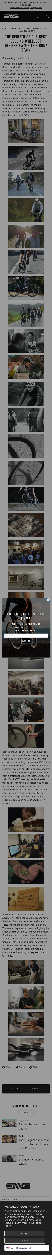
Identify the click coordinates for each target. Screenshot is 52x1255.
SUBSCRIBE (26, 641)
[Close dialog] (48, 599)
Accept (24, 1233)
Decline (25, 1241)
